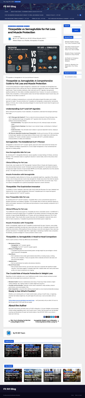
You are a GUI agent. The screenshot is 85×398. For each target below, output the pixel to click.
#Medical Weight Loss (18, 40)
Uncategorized (29, 373)
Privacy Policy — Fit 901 (53, 15)
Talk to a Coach (78, 395)
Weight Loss (26, 26)
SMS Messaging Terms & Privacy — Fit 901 (17, 18)
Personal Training (29, 345)
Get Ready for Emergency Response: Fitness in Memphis (71, 59)
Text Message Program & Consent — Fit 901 (61, 18)
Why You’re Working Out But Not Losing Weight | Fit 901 (20, 321)
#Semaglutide (33, 40)
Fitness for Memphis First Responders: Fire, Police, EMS (71, 66)
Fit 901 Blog (9, 6)
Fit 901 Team (17, 36)
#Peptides (27, 40)
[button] (77, 15)
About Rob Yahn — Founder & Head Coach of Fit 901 (26, 11)
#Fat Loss (24, 38)
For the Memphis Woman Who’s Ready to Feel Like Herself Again (24, 15)
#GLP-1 (44, 38)
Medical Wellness (11, 26)
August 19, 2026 (70, 377)
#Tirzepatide (41, 40)
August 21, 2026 (11, 377)
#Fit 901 (30, 38)
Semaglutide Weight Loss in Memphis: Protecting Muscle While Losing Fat (45, 321)
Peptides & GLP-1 (20, 26)
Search (67, 25)
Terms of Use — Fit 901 (38, 18)
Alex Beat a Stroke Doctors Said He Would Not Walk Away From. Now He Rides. (72, 48)
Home (6, 11)
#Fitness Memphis (37, 38)
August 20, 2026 (30, 379)
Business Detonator (16, 395)
